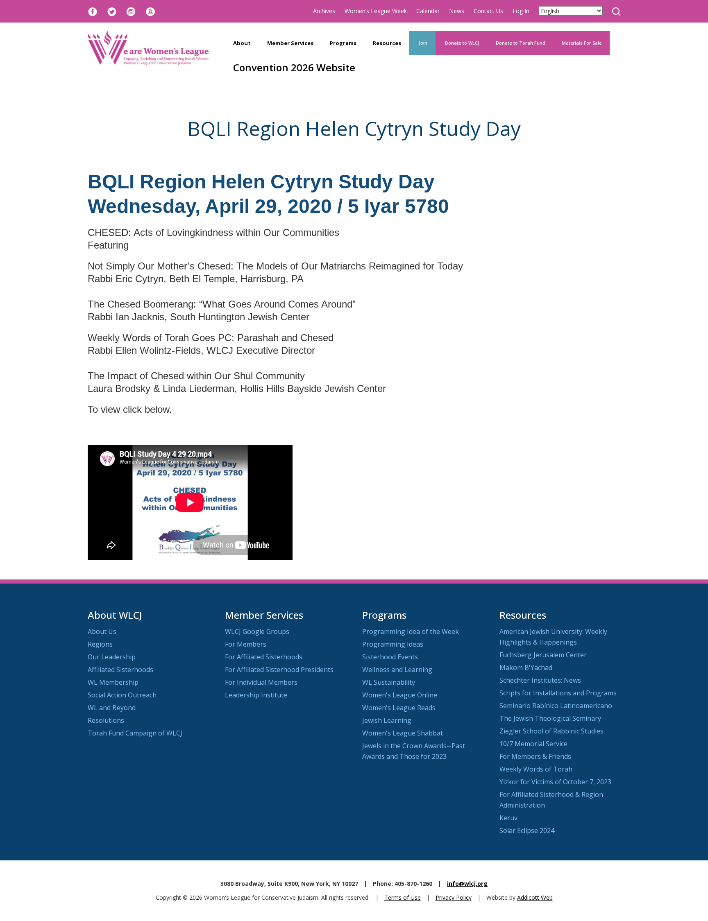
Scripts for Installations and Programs (558, 692)
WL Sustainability (388, 682)
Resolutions (106, 720)
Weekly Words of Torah (535, 769)
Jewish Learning (386, 720)
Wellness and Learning (397, 669)
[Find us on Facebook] (93, 11)
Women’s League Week (376, 11)
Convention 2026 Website (294, 67)
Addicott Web (535, 897)
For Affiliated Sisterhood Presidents (279, 669)
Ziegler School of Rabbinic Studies (551, 730)
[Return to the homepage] (148, 48)
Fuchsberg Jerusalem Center (543, 654)
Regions (100, 644)
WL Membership (113, 682)
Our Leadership (112, 656)
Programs (343, 43)
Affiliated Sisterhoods (120, 669)
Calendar (428, 11)
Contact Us (488, 11)
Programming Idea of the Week (410, 631)
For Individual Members (261, 682)
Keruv (508, 817)
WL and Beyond (112, 707)
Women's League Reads (399, 707)
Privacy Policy (454, 897)
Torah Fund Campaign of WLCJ (135, 733)
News (456, 11)
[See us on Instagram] (131, 11)
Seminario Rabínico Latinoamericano (555, 705)
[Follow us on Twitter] (112, 11)
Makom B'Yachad (525, 667)
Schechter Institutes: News (540, 680)
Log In (521, 11)
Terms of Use (402, 897)
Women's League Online (399, 694)
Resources (387, 43)
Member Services (290, 43)
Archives (324, 11)
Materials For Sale (581, 43)
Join (422, 43)
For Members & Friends (535, 756)
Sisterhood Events (390, 656)
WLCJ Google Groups (257, 631)
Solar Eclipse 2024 (526, 830)
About (242, 43)
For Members (245, 644)
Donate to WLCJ (461, 43)
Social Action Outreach (122, 694)
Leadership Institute (256, 694)
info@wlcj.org (467, 883)
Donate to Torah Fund (520, 43)
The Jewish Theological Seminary (550, 718)
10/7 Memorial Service (533, 743)
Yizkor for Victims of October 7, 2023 (555, 781)
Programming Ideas (392, 644)
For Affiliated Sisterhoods (263, 656)
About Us (102, 631)
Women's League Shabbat (402, 733)
